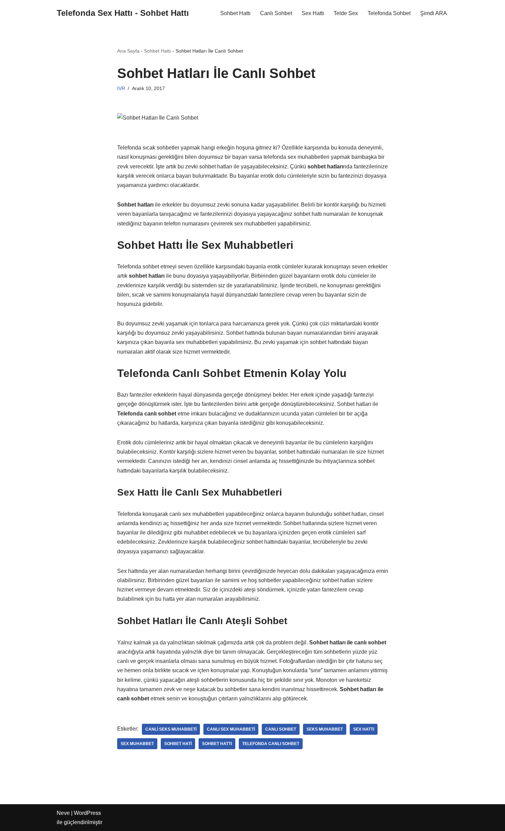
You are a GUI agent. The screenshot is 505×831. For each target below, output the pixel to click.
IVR (121, 88)
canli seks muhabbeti (171, 729)
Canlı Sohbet (276, 13)
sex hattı (363, 729)
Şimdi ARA (433, 13)
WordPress (87, 813)
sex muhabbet (137, 743)
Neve (63, 813)
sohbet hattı (217, 743)
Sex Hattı (313, 13)
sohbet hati (178, 743)
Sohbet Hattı (235, 13)
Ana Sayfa (128, 51)
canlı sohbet (280, 729)
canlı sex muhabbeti (231, 729)
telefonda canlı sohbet (270, 743)
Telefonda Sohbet (389, 13)
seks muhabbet (324, 729)
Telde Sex (346, 13)
